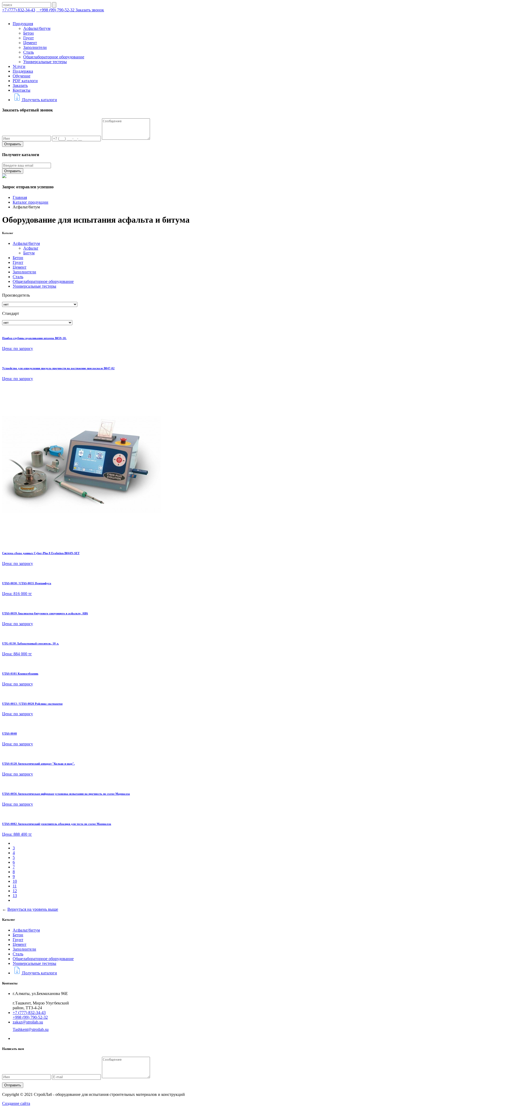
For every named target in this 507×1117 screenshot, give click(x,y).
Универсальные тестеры (45, 61)
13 (15, 895)
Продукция (23, 23)
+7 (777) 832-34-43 (18, 10)
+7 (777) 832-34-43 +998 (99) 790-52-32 (30, 1015)
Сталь (28, 52)
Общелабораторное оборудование (53, 57)
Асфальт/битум (36, 28)
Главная (20, 197)
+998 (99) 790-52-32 (57, 10)
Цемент (30, 42)
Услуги (19, 66)
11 (15, 886)
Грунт (28, 38)
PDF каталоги (25, 80)
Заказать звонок (90, 10)
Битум (29, 253)
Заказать (20, 85)
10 (15, 881)
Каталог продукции (30, 202)
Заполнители (35, 47)
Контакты (21, 90)
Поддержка (23, 71)
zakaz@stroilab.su (28, 1022)
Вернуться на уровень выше (32, 909)
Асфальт (30, 248)
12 (15, 891)
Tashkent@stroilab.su (31, 1029)
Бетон (28, 33)
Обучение (21, 76)
